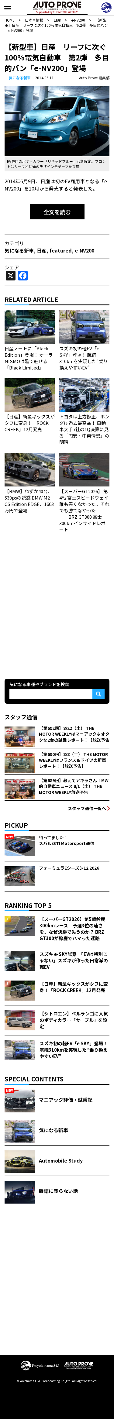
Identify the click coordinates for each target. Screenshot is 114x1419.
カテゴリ (14, 243)
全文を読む (57, 212)
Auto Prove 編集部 (94, 77)
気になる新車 (20, 77)
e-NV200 (84, 250)
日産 (42, 250)
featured (61, 250)
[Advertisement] (57, 611)
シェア (12, 267)
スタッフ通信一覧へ (87, 808)
